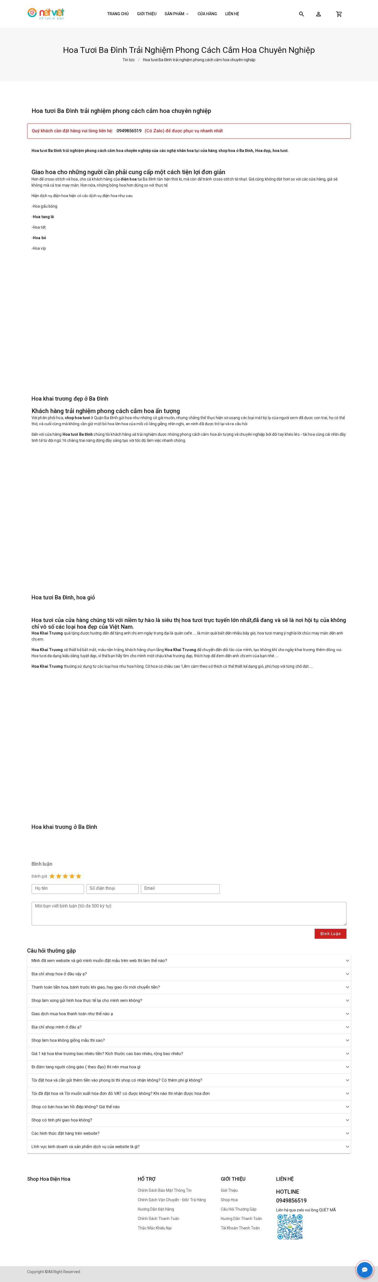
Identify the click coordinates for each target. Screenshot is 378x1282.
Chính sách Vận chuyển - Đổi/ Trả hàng (172, 1200)
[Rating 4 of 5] (72, 876)
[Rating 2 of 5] (58, 876)
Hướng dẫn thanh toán (241, 1219)
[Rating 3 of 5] (65, 876)
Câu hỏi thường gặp (239, 1209)
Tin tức (129, 60)
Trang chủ (118, 14)
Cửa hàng (207, 14)
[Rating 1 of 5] (52, 876)
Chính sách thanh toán (158, 1219)
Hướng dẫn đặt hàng (156, 1209)
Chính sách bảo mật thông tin (164, 1190)
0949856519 (128, 130)
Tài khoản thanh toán (240, 1228)
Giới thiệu (146, 14)
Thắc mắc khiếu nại (155, 1228)
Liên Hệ (232, 14)
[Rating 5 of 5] (78, 876)
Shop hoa (229, 1200)
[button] (318, 14)
